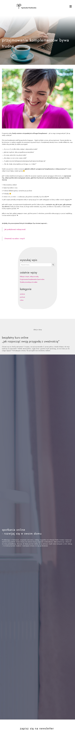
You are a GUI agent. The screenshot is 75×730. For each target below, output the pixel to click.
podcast (22, 297)
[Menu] (70, 6)
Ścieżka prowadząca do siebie (28, 282)
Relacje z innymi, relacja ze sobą (29, 276)
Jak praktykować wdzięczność (15, 229)
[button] (37, 554)
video (22, 300)
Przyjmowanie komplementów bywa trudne (32, 279)
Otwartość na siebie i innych (14, 238)
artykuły (22, 294)
